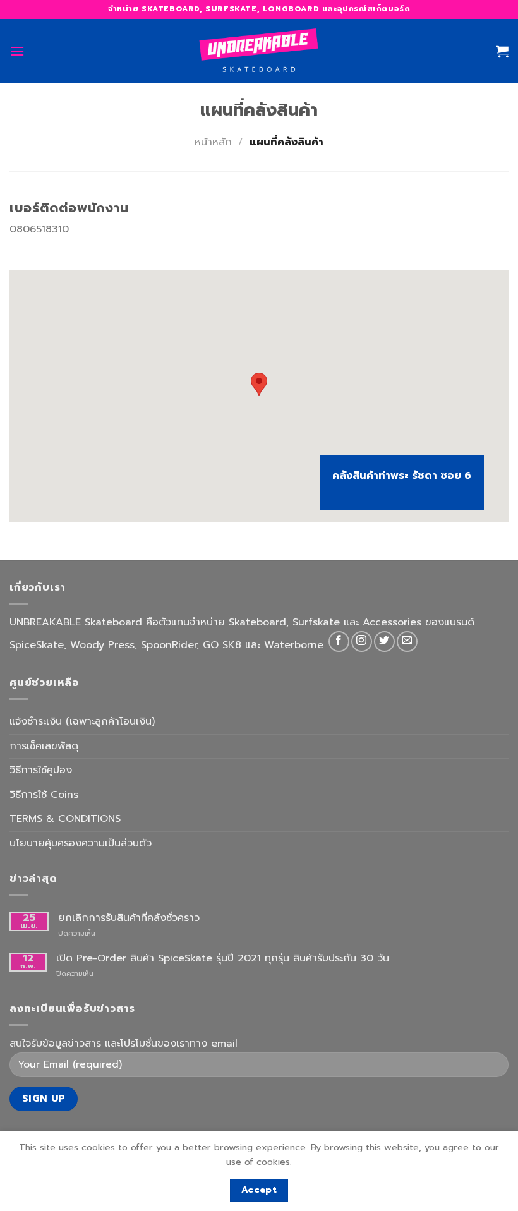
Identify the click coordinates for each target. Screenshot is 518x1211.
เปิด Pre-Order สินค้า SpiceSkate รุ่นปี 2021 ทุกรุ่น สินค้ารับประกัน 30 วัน (222, 959)
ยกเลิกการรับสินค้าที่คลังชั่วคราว (129, 918)
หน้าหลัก (213, 142)
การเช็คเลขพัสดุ (43, 746)
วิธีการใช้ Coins (43, 794)
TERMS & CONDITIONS (65, 818)
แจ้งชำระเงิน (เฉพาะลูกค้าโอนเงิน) (82, 721)
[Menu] (17, 50)
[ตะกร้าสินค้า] (502, 51)
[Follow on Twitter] (384, 641)
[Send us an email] (407, 641)
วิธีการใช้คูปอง (40, 770)
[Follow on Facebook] (338, 641)
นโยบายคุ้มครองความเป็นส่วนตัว (80, 843)
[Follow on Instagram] (361, 641)
